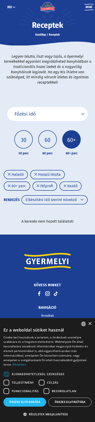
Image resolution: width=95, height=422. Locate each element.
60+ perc (18, 186)
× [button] (90, 324)
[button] (47, 414)
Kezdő (71, 186)
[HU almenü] (14, 7)
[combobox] (83, 324)
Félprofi (46, 186)
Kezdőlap (40, 34)
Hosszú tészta (49, 174)
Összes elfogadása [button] (24, 402)
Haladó (17, 174)
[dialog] (47, 370)
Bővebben (19, 364)
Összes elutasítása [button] (70, 402)
